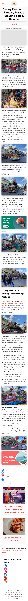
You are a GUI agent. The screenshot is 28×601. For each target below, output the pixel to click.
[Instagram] (14, 569)
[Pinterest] (14, 475)
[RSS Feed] (14, 581)
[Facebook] (14, 470)
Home (9, 26)
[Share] (14, 479)
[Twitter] (14, 472)
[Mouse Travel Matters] (14, 3)
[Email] (14, 477)
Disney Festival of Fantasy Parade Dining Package (13, 303)
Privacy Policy (15, 592)
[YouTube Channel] (14, 578)
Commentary (14, 24)
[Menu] (3, 3)
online (11, 431)
